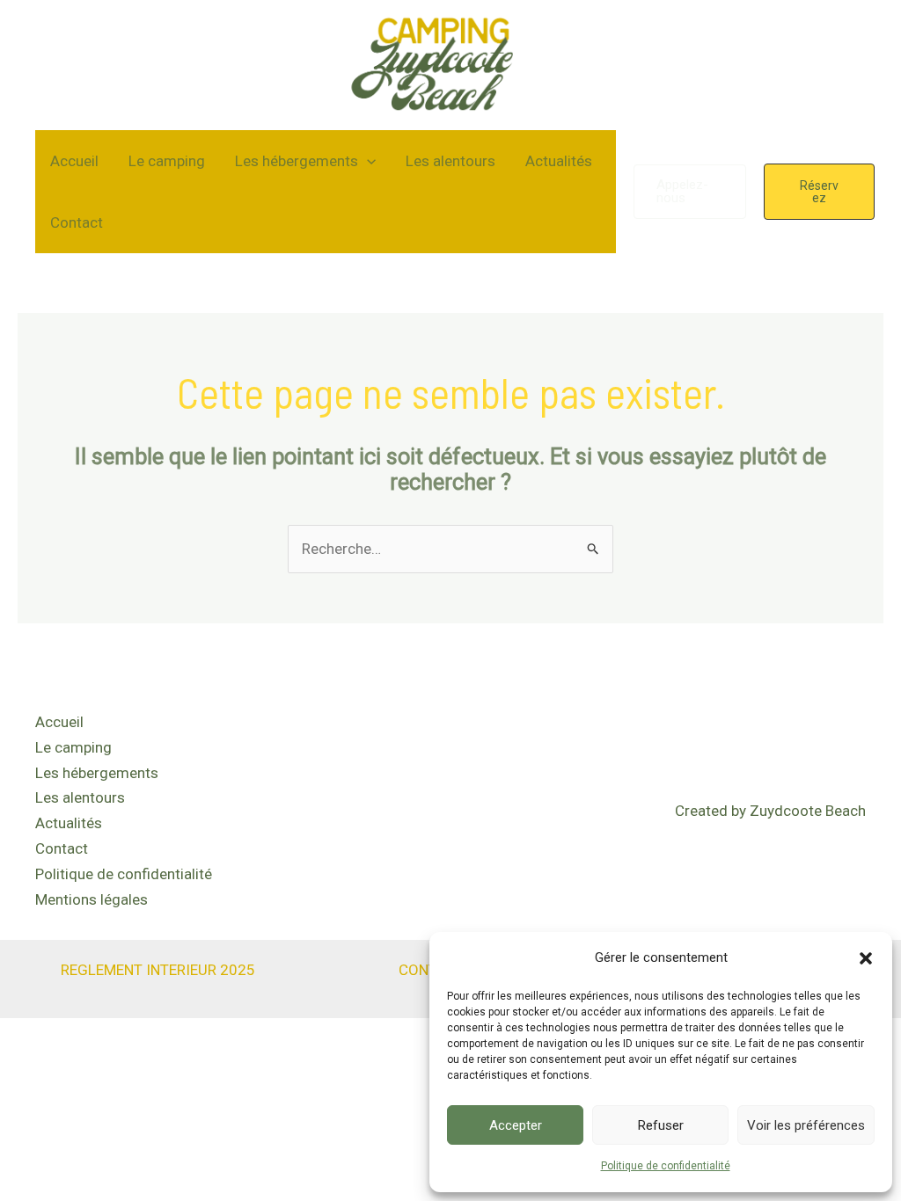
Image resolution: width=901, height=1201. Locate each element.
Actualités (558, 161)
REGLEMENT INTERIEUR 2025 (158, 970)
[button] (866, 958)
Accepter (515, 1125)
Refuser (661, 1125)
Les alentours (450, 161)
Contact (76, 222)
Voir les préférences (806, 1125)
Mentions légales (91, 899)
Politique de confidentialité (665, 1166)
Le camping (166, 161)
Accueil (74, 161)
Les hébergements (296, 161)
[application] (367, 161)
